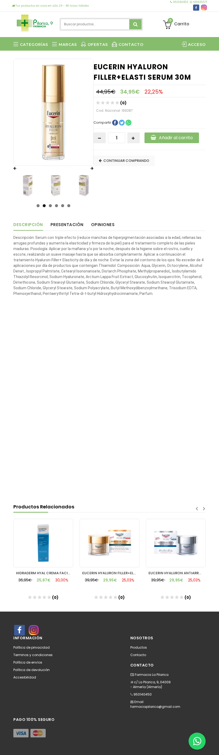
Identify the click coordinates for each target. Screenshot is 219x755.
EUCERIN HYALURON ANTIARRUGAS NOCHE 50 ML (177, 573)
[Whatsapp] (197, 741)
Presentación (67, 224)
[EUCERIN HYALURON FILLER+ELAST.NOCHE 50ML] (109, 543)
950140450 (180, 2)
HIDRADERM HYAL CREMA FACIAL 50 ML (44, 573)
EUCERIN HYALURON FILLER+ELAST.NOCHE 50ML (110, 573)
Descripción (28, 224)
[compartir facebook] (115, 122)
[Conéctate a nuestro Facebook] (196, 8)
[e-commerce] (34, 22)
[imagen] (27, 185)
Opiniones (103, 224)
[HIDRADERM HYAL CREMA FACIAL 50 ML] (43, 543)
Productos (138, 647)
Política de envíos (27, 662)
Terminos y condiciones (33, 655)
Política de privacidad (31, 647)
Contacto (138, 655)
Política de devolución (31, 670)
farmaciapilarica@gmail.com (155, 706)
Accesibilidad (24, 677)
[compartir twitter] (122, 122)
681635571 (199, 2)
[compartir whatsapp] (128, 122)
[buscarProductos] (135, 24)
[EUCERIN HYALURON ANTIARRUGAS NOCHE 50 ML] (175, 543)
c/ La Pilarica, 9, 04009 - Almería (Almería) (150, 684)
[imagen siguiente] (86, 168)
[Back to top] (213, 745)
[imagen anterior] (20, 168)
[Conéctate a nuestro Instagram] (204, 8)
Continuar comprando (125, 160)
